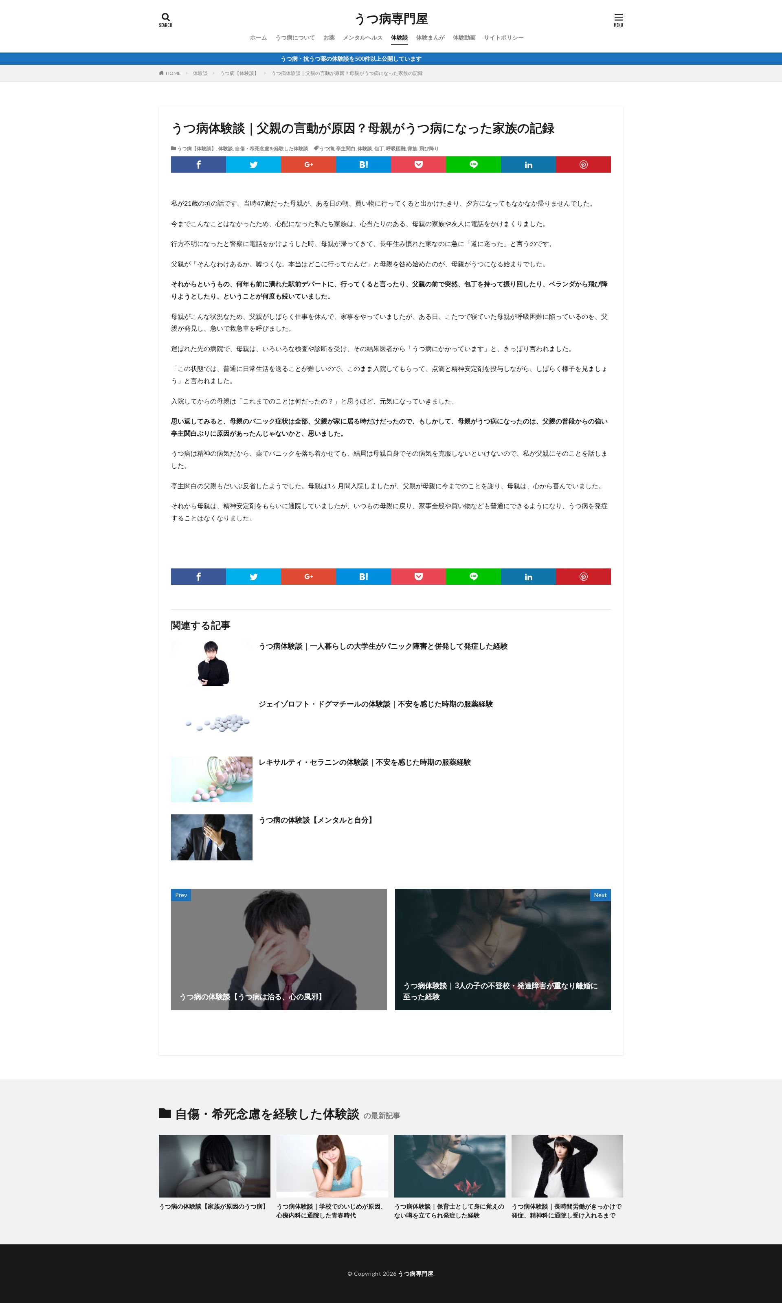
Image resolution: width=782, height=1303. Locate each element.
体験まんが (430, 37)
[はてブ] (363, 164)
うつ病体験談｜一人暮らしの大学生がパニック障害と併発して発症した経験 (383, 645)
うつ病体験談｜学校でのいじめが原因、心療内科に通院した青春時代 (332, 1210)
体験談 (399, 37)
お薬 (329, 37)
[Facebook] (198, 164)
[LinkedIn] (528, 164)
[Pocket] (418, 164)
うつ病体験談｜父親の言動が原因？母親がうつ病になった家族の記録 (347, 73)
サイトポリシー (504, 37)
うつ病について (295, 37)
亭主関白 (346, 148)
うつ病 (326, 148)
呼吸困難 (396, 148)
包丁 (379, 148)
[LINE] (473, 164)
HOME (173, 73)
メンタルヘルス (363, 37)
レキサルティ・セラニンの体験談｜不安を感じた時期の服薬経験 (365, 761)
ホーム (258, 37)
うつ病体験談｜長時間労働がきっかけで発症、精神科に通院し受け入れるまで (567, 1210)
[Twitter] (253, 164)
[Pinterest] (583, 164)
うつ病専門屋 (391, 18)
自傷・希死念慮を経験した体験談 (271, 148)
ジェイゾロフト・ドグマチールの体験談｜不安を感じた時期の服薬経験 (376, 703)
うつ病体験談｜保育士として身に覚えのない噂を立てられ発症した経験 (449, 1210)
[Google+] (308, 164)
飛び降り (429, 148)
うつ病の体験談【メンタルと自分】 (317, 819)
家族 (412, 148)
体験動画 (464, 37)
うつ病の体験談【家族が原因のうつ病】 (214, 1206)
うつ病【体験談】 (239, 73)
